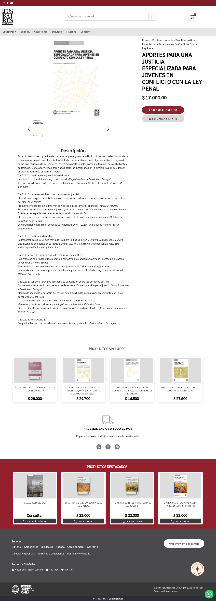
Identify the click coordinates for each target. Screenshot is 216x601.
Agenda (72, 31)
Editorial (25, 31)
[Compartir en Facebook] (108, 449)
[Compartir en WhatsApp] (99, 449)
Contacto (86, 31)
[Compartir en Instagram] (117, 449)
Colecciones (40, 31)
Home (145, 40)
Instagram (37, 569)
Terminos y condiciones (50, 553)
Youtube (54, 569)
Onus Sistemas (116, 598)
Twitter (68, 569)
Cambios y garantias (23, 553)
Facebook (20, 569)
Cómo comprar (75, 546)
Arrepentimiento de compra (184, 543)
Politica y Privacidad (78, 553)
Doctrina (157, 40)
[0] (192, 16)
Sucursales (58, 31)
